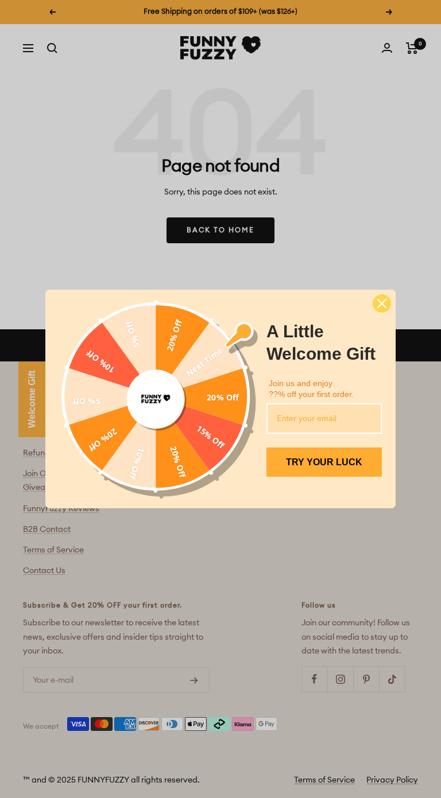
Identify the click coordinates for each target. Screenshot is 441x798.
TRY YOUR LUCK (324, 462)
